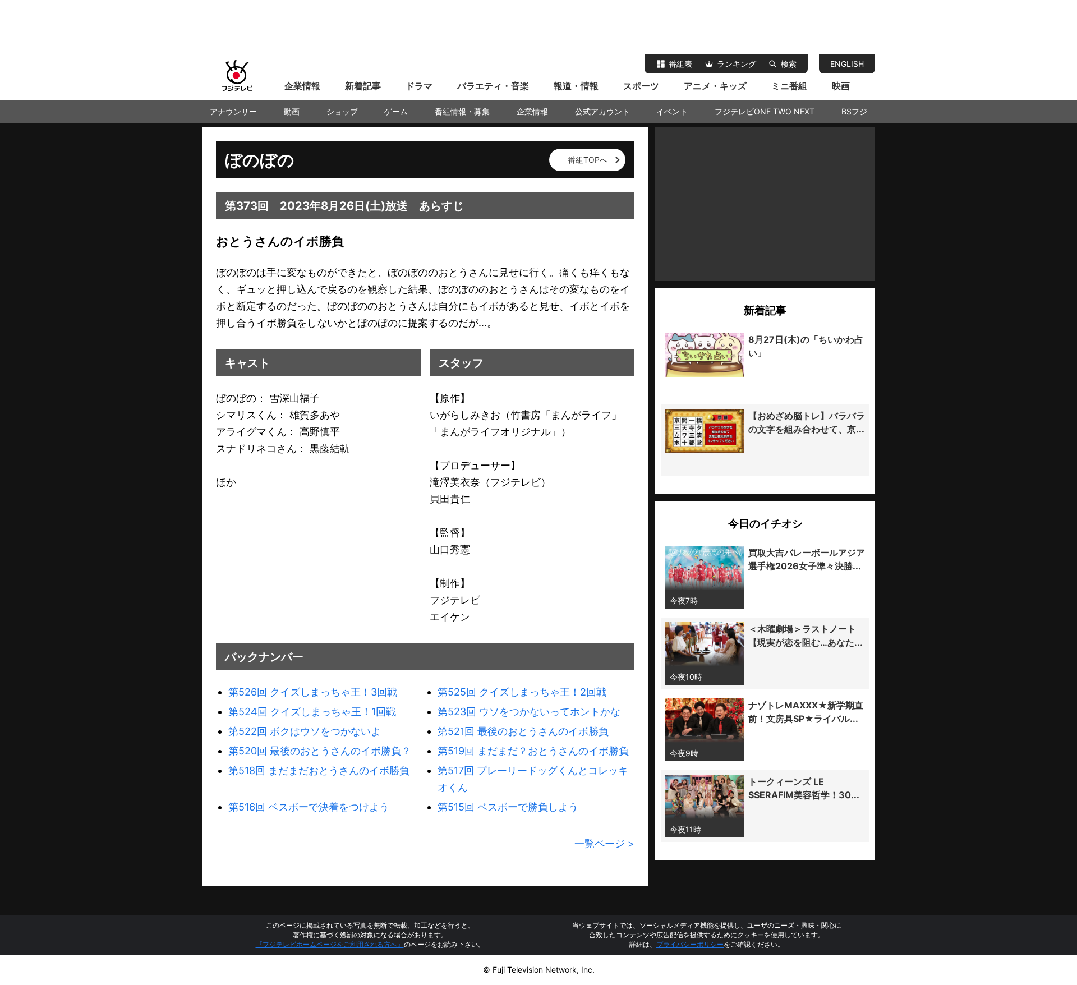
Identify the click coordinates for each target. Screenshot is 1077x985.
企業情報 (302, 85)
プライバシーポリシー (690, 944)
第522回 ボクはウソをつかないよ (304, 731)
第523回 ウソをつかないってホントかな (529, 711)
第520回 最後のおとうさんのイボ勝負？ (319, 751)
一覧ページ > (604, 843)
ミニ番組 (789, 85)
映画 (841, 85)
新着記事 (363, 85)
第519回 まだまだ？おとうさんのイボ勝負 (533, 751)
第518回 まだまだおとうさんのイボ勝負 (318, 770)
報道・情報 (576, 85)
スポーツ (641, 85)
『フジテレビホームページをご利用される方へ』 (330, 944)
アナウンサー (233, 111)
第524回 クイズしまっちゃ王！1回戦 (312, 711)
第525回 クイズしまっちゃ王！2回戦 (522, 692)
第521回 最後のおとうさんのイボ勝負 (523, 731)
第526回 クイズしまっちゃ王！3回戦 (312, 692)
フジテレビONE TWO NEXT (764, 111)
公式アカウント (602, 111)
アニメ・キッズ (715, 85)
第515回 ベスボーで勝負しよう (508, 807)
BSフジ (854, 111)
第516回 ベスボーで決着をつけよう (308, 807)
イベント (672, 111)
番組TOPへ (587, 159)
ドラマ (419, 85)
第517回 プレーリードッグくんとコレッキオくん (533, 779)
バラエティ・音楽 (493, 85)
